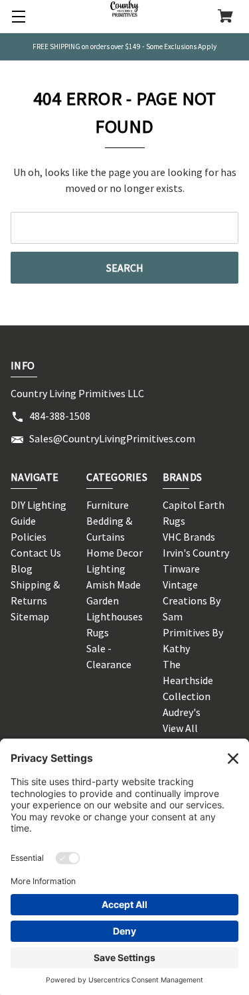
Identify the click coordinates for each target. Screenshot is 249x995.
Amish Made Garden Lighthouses (114, 600)
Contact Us (36, 552)
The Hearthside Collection (188, 680)
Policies (28, 536)
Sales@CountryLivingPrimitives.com (112, 438)
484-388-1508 (59, 415)
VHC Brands (189, 536)
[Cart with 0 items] (225, 17)
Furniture (107, 504)
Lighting (105, 568)
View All (180, 728)
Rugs (97, 632)
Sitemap (30, 616)
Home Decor (114, 552)
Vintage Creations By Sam (191, 600)
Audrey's (182, 712)
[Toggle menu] (16, 16)
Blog (22, 568)
